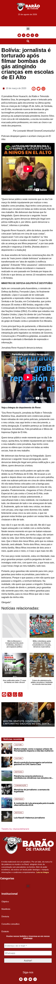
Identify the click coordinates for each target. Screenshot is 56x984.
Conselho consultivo (10, 924)
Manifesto (5, 909)
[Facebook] (19, 35)
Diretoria (5, 916)
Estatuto (5, 931)
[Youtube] (28, 35)
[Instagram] (32, 35)
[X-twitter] (23, 35)
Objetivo (5, 901)
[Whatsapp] (36, 35)
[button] (28, 28)
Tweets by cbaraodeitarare (15, 828)
